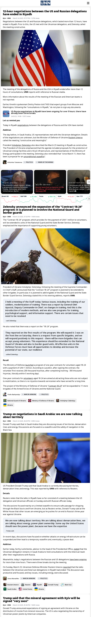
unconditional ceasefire (34, 156)
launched (29, 365)
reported (67, 567)
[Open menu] (87, 3)
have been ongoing (78, 559)
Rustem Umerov (75, 137)
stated (76, 549)
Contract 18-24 (54, 386)
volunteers (28, 378)
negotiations (23, 125)
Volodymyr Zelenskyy (21, 145)
